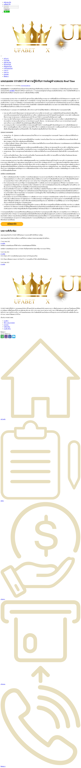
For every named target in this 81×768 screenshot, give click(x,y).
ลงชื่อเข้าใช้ (7, 4)
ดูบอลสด (6, 74)
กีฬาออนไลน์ (7, 64)
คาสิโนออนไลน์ (8, 68)
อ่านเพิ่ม (3, 243)
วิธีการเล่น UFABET (9, 322)
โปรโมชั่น (6, 60)
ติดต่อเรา (6, 76)
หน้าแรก (6, 58)
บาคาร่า (6, 70)
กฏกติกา (6, 320)
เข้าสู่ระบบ (6, 9)
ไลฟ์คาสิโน (7, 326)
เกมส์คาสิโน (7, 328)
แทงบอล (6, 324)
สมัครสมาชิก (7, 2)
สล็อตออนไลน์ (8, 66)
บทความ (6, 72)
